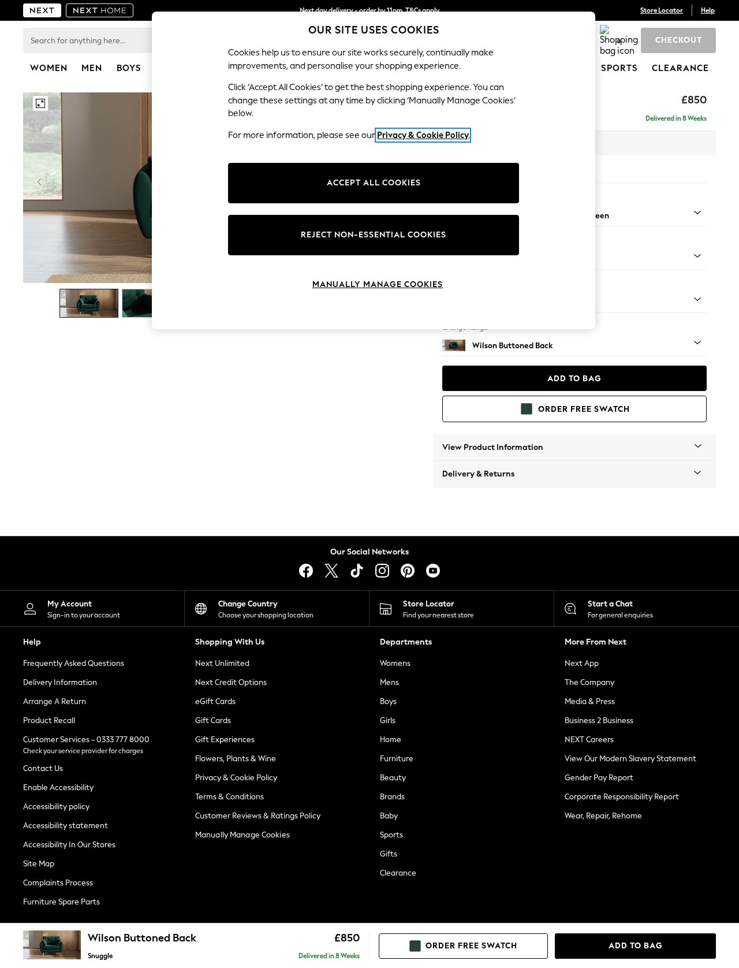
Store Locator (661, 10)
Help (708, 10)
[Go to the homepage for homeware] (100, 10)
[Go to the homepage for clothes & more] (42, 10)
